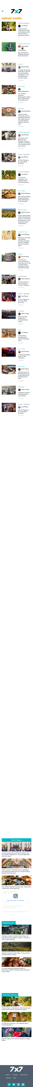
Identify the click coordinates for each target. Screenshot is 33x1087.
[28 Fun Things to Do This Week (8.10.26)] (9, 407)
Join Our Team (23, 1074)
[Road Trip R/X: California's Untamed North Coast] (9, 314)
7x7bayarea (10, 911)
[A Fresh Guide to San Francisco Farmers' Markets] (9, 279)
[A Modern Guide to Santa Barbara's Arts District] (9, 390)
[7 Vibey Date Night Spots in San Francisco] (9, 352)
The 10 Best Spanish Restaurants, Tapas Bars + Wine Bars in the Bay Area (24, 97)
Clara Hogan (24, 46)
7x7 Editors (24, 332)
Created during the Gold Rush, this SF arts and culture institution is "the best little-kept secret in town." (16, 854)
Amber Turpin (25, 313)
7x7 (4, 911)
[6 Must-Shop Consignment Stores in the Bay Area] (9, 333)
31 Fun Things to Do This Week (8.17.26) (23, 301)
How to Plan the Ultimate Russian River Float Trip (23, 54)
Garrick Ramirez (25, 111)
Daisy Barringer (25, 193)
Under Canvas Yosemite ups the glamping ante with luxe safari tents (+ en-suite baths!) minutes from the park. (24, 119)
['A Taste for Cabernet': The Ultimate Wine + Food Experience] (9, 175)
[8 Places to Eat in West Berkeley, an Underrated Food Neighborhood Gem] (9, 369)
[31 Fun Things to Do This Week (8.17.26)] (9, 296)
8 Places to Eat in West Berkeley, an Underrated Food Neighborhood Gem (24, 375)
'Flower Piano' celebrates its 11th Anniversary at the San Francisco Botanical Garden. (24, 32)
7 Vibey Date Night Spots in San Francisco (24, 356)
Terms (14, 1078)
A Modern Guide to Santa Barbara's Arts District (24, 394)
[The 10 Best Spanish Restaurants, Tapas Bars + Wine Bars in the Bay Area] (9, 89)
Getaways (21, 108)
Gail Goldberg (25, 234)
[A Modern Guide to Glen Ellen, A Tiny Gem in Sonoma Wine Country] (16, 946)
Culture (20, 64)
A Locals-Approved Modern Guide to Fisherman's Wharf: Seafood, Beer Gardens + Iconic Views (16, 970)
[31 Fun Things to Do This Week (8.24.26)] (9, 157)
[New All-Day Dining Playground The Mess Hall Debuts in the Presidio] (9, 193)
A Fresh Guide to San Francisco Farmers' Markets (23, 283)
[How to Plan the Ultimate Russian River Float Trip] (9, 46)
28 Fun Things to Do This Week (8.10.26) (23, 411)
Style (19, 330)
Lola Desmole (22, 50)
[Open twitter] (13, 1084)
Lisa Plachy (24, 157)
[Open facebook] (9, 1084)
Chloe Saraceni (25, 278)
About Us (8, 1074)
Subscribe (8, 1078)
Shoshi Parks (25, 66)
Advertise (15, 1074)
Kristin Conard (25, 212)
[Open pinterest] (23, 1084)
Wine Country (22, 210)
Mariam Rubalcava (23, 91)
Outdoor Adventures (24, 43)
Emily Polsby (25, 369)
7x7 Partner (24, 25)
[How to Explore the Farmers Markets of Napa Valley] (16, 1032)
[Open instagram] (18, 1084)
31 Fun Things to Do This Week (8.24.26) (23, 161)
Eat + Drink (21, 86)
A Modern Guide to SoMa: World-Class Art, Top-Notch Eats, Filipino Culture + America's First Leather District (16, 937)
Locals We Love (23, 232)
